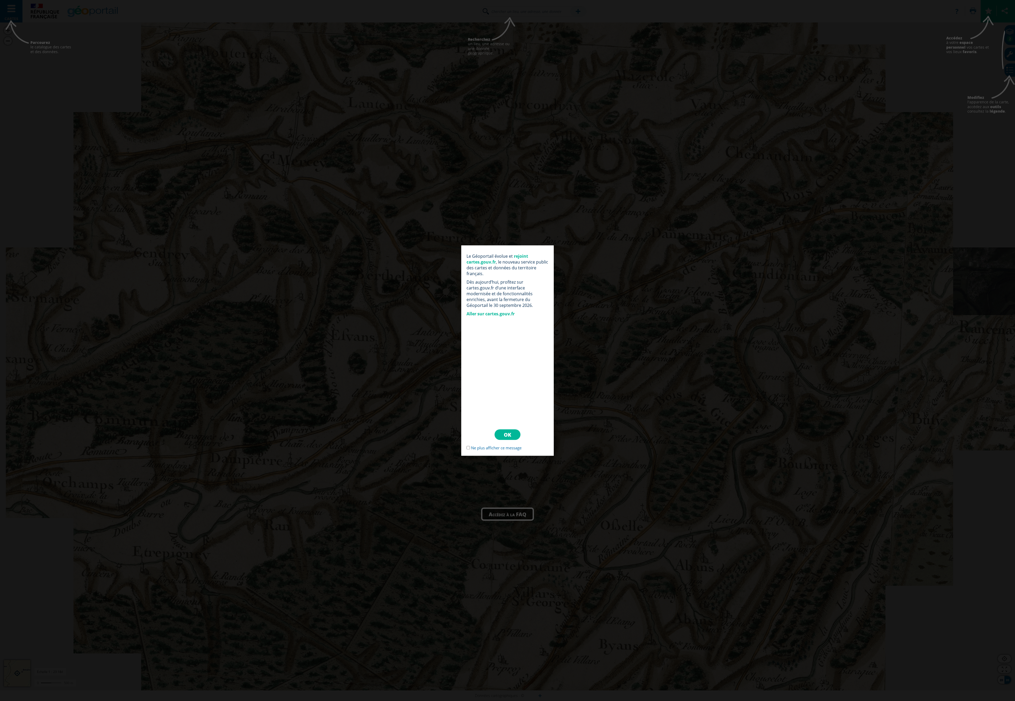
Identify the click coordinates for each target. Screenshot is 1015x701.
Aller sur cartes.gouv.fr (491, 314)
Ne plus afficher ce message (496, 447)
